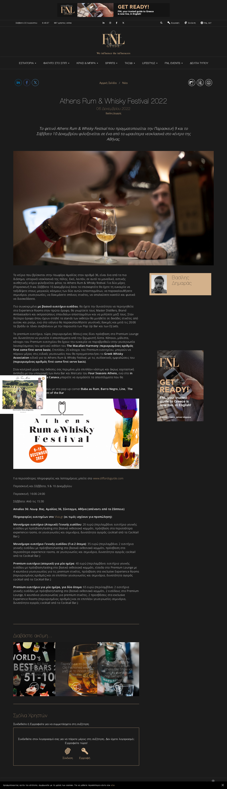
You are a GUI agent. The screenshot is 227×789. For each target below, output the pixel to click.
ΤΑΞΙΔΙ (129, 63)
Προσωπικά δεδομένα (195, 782)
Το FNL (148, 782)
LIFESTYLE (149, 63)
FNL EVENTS (173, 63)
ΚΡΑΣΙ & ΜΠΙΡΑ (86, 63)
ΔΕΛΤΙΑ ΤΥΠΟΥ (199, 63)
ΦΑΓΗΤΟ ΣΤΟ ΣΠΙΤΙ (55, 63)
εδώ (113, 785)
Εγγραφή (174, 23)
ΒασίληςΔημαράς (182, 280)
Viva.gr (59, 517)
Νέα (125, 82)
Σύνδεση (191, 23)
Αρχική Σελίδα (108, 82)
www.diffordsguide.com (108, 478)
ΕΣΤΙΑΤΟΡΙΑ (26, 63)
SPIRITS (110, 63)
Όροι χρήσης (178, 782)
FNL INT (207, 23)
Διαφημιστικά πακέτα (162, 782)
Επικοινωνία (137, 782)
